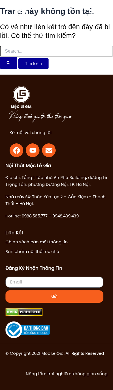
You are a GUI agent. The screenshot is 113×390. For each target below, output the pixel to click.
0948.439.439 (65, 216)
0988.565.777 (34, 216)
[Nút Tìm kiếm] (8, 63)
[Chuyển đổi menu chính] (92, 13)
